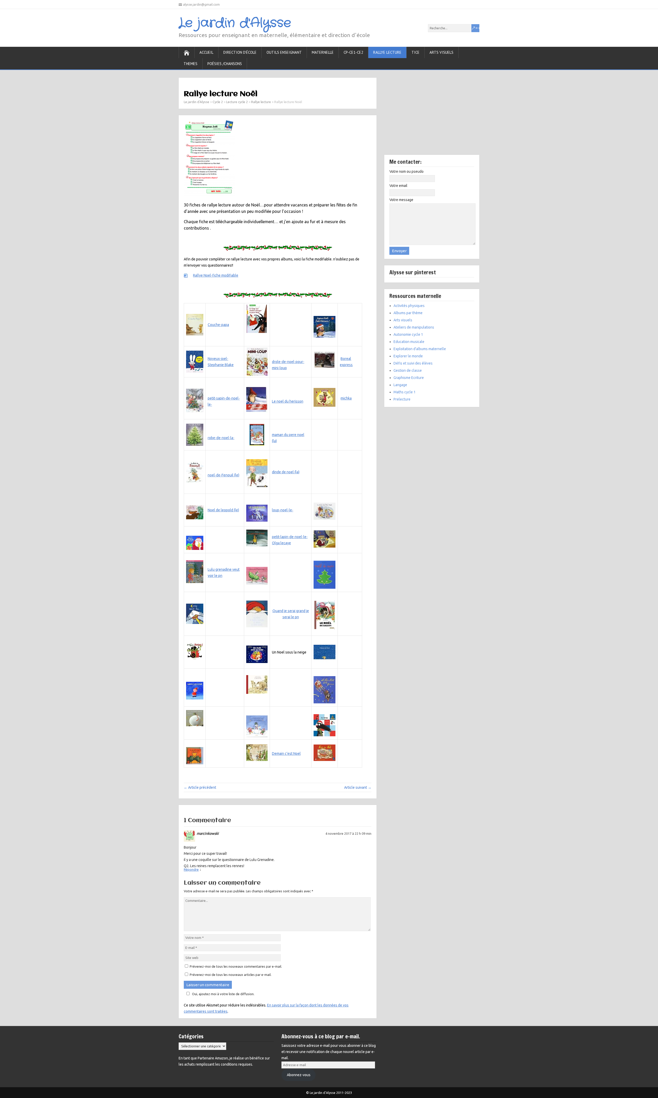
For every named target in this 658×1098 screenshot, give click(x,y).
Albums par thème (408, 313)
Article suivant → (357, 787)
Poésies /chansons (224, 63)
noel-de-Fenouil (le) (223, 475)
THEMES (190, 63)
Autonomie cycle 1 (408, 334)
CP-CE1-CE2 (353, 52)
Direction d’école (240, 52)
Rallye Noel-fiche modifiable (215, 275)
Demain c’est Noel (286, 753)
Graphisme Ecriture (409, 378)
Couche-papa (218, 325)
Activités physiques (409, 306)
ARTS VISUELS (441, 52)
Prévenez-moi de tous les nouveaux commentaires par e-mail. (236, 966)
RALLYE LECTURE (387, 52)
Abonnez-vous (298, 1075)
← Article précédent (200, 787)
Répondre (191, 869)
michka (346, 398)
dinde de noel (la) (285, 472)
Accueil (206, 52)
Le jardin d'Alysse (235, 23)
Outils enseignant (284, 52)
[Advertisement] (431, 116)
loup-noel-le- (282, 510)
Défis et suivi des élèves (413, 363)
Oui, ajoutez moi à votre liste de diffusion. (223, 994)
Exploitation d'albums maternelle (420, 349)
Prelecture (402, 399)
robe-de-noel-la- (221, 438)
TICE (415, 52)
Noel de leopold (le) (223, 510)
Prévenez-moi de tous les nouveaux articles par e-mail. (230, 974)
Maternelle (323, 52)
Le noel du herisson (287, 401)
